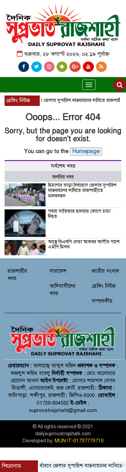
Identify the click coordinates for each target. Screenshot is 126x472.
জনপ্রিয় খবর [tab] (63, 177)
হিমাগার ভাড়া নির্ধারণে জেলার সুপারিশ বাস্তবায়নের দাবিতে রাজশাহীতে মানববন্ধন (82, 190)
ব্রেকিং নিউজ (104, 286)
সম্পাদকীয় (102, 301)
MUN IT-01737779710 (79, 441)
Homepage (86, 151)
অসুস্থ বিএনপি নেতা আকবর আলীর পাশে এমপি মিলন (84, 244)
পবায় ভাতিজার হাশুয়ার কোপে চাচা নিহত (79, 214)
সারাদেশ (58, 271)
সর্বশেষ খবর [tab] (63, 166)
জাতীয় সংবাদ (105, 271)
